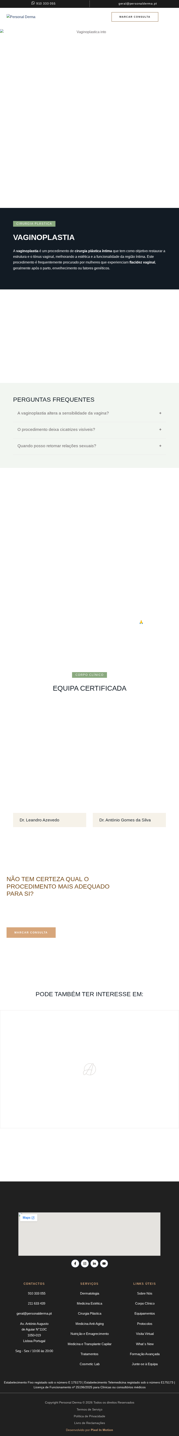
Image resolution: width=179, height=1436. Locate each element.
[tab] (89, 413)
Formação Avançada (145, 1354)
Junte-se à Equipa (145, 1364)
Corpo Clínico (145, 1303)
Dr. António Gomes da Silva (125, 820)
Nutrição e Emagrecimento (90, 1334)
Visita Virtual (145, 1334)
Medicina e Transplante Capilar (90, 1344)
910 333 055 (36, 1293)
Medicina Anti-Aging (90, 1324)
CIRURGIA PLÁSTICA (34, 223)
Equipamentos (144, 1313)
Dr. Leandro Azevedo (39, 820)
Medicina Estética (89, 1303)
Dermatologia (89, 1293)
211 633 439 (36, 1303)
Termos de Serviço (89, 1409)
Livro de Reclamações (89, 1423)
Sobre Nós (144, 1293)
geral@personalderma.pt (34, 1313)
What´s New (145, 1344)
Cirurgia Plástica (89, 1313)
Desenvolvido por (89, 1430)
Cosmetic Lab (90, 1364)
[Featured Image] (49, 758)
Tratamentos (89, 1354)
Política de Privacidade (89, 1416)
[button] (135, 17)
